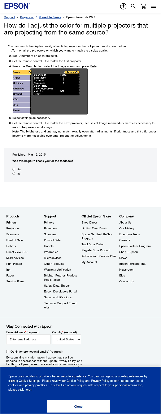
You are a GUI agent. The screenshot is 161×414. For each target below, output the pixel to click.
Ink (8, 269)
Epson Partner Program (135, 246)
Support (9, 17)
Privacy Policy (66, 360)
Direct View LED (16, 252)
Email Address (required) (23, 332)
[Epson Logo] (17, 6)
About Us (125, 222)
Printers (11, 222)
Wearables (51, 252)
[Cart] (143, 6)
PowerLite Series (50, 17)
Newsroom (126, 269)
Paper (10, 275)
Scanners (12, 234)
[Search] (133, 6)
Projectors (27, 17)
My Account (89, 262)
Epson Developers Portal (60, 291)
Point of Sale (14, 240)
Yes (19, 169)
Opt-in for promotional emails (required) (36, 351)
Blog (122, 275)
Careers (124, 240)
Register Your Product (96, 250)
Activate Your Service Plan (99, 256)
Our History (126, 228)
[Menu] (153, 6)
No (18, 173)
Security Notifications (58, 297)
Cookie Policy (75, 380)
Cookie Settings (29, 380)
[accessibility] (123, 6)
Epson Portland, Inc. (132, 263)
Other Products (54, 263)
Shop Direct (89, 222)
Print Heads (14, 263)
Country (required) (64, 332)
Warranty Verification (57, 269)
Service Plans (15, 281)
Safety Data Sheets (57, 285)
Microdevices (15, 257)
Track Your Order (93, 244)
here (28, 389)
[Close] (78, 406)
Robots (11, 246)
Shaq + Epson (128, 252)
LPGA (123, 257)
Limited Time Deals (94, 228)
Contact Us (126, 281)
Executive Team (129, 234)
